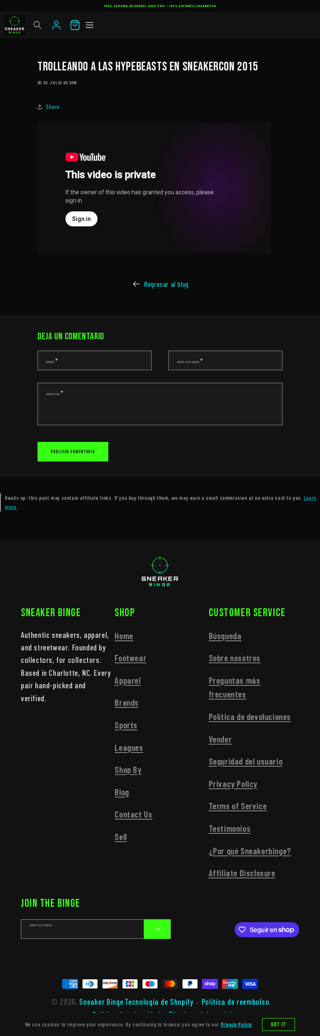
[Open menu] (90, 25)
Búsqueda (225, 635)
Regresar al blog (166, 283)
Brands (127, 702)
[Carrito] (75, 25)
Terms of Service (238, 805)
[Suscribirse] (157, 929)
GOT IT (279, 1024)
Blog (122, 792)
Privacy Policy (233, 783)
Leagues (129, 747)
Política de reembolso (236, 1001)
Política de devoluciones (250, 716)
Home (124, 635)
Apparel (127, 680)
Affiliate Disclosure (242, 873)
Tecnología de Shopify (159, 1001)
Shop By (128, 769)
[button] (37, 25)
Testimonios (230, 828)
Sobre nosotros (234, 657)
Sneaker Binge (101, 1001)
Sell (121, 836)
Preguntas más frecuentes (234, 687)
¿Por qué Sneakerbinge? (250, 850)
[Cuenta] (56, 25)
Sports (126, 725)
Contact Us (133, 814)
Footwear (130, 657)
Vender (220, 739)
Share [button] (53, 106)
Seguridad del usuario (246, 761)
